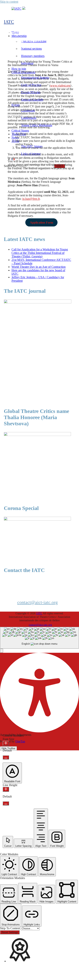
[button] (1, 651)
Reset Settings (10, 932)
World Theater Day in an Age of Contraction (39, 266)
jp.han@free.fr (31, 198)
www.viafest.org (60, 85)
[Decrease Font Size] (6, 757)
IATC (9, 21)
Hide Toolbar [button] (8, 748)
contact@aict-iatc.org (37, 602)
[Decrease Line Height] (6, 803)
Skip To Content (10, 928)
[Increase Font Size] (6, 743)
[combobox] (39, 638)
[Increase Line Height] (6, 789)
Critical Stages (20, 130)
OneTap (20, 741)
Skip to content (9, 1)
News (15, 137)
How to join (19, 68)
